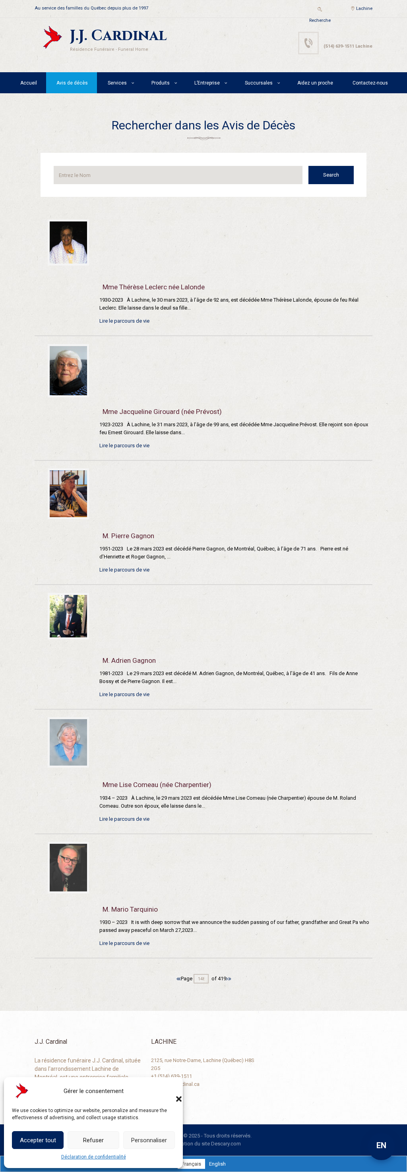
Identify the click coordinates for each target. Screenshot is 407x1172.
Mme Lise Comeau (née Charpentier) (157, 785)
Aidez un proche (315, 83)
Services (117, 83)
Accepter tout (38, 1140)
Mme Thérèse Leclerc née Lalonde (154, 287)
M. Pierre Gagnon (128, 536)
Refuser (93, 1140)
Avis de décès (72, 83)
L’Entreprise (207, 83)
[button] (171, 1091)
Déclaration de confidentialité (93, 1157)
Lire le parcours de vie (124, 321)
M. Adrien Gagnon (129, 660)
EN (381, 1145)
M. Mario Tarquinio (130, 909)
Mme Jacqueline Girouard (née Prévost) (162, 412)
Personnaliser (149, 1140)
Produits (160, 83)
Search (331, 175)
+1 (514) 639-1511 (171, 1076)
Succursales (259, 83)
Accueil (28, 83)
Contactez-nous (370, 83)
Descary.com (226, 1144)
